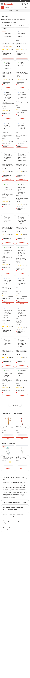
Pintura (6, 14)
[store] (22, 4)
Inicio (2, 14)
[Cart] (28, 4)
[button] (8, 56)
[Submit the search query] (2, 7)
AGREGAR (8, 439)
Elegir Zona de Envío (21, 10)
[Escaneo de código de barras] (26, 7)
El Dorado (13, 10)
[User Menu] (25, 4)
